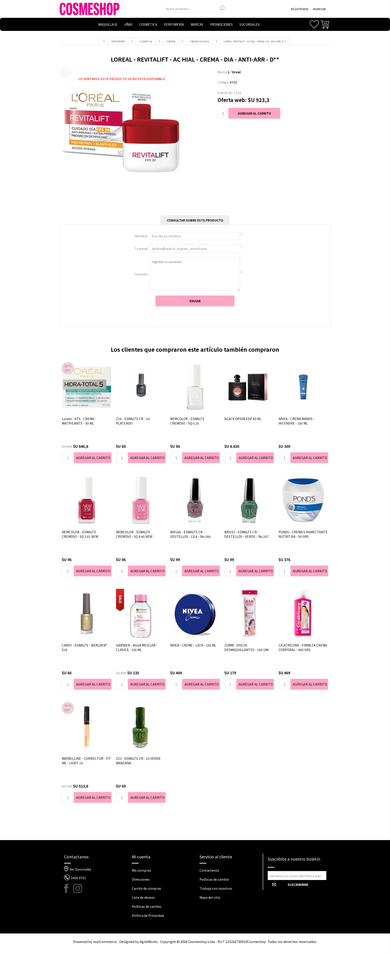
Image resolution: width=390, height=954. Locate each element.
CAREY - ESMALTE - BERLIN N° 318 (84, 647)
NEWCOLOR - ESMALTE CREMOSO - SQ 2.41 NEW (80, 534)
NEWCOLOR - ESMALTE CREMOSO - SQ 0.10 (187, 420)
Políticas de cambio (146, 906)
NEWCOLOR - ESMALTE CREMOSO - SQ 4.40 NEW (134, 534)
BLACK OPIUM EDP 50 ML (242, 418)
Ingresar (319, 9)
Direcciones (141, 879)
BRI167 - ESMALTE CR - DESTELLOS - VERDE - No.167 (246, 534)
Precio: (223, 92)
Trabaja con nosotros (216, 888)
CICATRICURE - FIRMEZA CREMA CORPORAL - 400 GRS (303, 647)
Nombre (141, 236)
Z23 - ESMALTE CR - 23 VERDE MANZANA (138, 760)
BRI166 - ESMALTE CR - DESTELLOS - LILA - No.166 (190, 534)
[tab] (195, 220)
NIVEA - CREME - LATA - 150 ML (193, 645)
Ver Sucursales (80, 869)
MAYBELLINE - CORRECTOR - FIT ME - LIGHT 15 (86, 760)
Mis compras (141, 870)
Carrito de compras (146, 888)
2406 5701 (78, 877)
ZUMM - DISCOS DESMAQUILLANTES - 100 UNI (246, 647)
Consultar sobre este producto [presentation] (195, 220)
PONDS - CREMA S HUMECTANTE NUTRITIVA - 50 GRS (303, 534)
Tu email (141, 248)
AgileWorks (149, 941)
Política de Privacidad (148, 915)
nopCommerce (105, 941)
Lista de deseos (143, 897)
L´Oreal (234, 72)
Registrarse (300, 9)
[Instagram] (77, 888)
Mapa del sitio (210, 897)
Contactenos (209, 870)
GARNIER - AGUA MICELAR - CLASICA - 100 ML (137, 647)
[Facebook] (68, 888)
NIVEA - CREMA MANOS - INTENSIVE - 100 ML (297, 420)
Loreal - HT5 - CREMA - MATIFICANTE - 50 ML (79, 420)
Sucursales (249, 24)
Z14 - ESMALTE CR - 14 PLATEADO (133, 420)
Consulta (141, 274)
